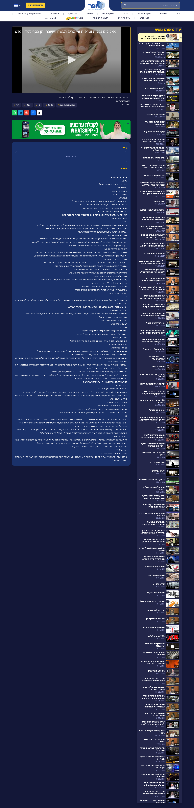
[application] (71, 60)
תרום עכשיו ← (35, 5)
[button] (71, 60)
